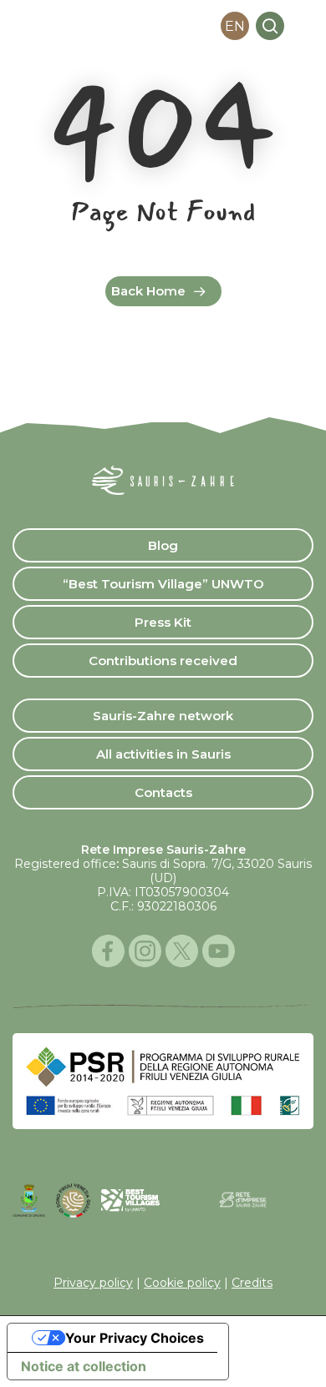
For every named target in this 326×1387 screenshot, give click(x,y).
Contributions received (163, 660)
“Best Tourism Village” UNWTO (163, 584)
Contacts (163, 792)
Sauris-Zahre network (163, 716)
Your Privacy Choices (134, 1337)
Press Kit (163, 622)
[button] (303, 26)
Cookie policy (182, 1282)
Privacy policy (93, 1282)
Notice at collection (83, 1366)
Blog (163, 545)
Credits (252, 1282)
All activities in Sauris (163, 754)
